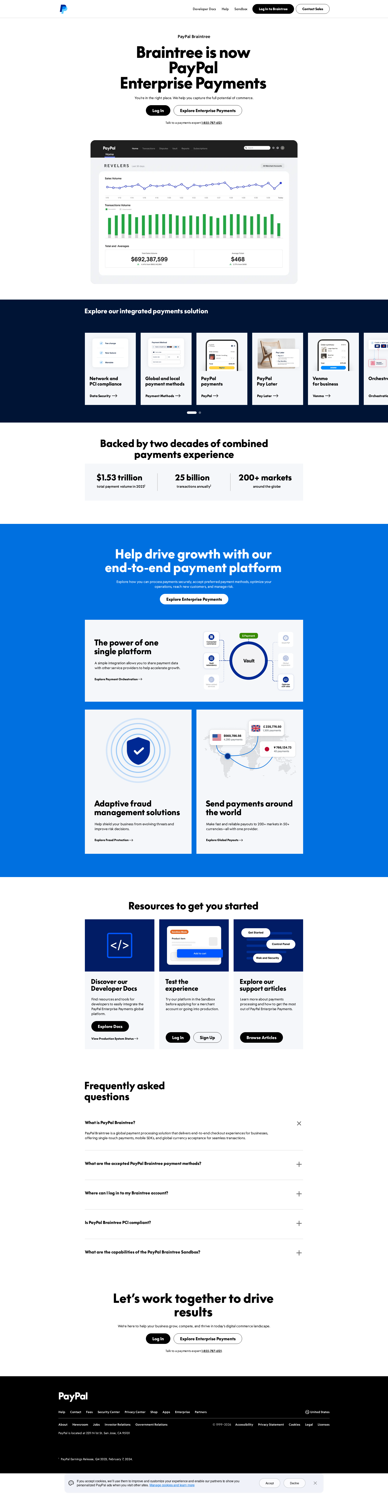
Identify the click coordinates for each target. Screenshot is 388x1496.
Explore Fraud (112, 840)
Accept (270, 1483)
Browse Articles (261, 1037)
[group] (110, 369)
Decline (294, 1483)
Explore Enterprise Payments (208, 110)
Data (100, 396)
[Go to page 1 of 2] (192, 412)
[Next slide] (303, 369)
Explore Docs (110, 1026)
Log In (158, 110)
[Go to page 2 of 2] (200, 412)
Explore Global (222, 840)
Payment (160, 396)
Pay (264, 396)
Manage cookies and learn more (172, 1485)
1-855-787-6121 (211, 122)
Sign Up (207, 1037)
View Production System (112, 1038)
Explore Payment (116, 679)
